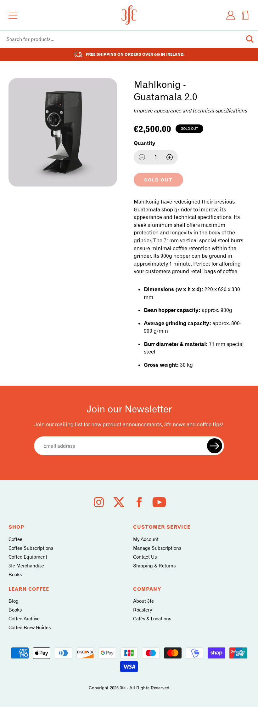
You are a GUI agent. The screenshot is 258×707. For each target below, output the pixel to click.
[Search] (249, 39)
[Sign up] (214, 445)
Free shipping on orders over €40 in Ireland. (135, 54)
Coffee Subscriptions (30, 548)
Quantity (144, 143)
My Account (146, 539)
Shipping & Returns (154, 566)
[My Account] (230, 15)
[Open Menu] (12, 15)
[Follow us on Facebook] (139, 502)
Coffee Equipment (27, 557)
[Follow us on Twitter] (118, 502)
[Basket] (245, 15)
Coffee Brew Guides (29, 627)
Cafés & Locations (152, 619)
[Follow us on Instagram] (98, 502)
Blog (13, 601)
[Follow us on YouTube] (159, 502)
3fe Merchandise (26, 566)
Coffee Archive (24, 619)
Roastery (142, 610)
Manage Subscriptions (157, 548)
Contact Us (145, 557)
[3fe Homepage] (129, 15)
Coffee (15, 539)
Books (15, 575)
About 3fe (143, 601)
